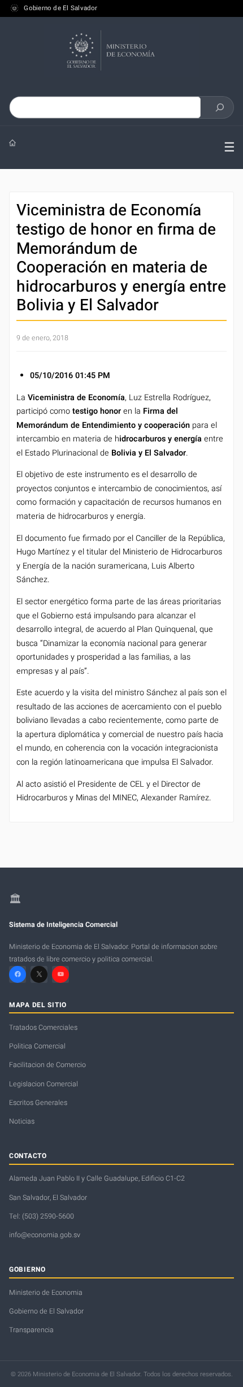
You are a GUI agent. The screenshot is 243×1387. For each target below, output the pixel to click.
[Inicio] (108, 143)
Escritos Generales (38, 1103)
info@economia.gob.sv (44, 1235)
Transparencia (31, 1330)
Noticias (21, 1121)
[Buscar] (219, 107)
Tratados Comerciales (43, 1027)
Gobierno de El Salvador (60, 8)
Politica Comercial (37, 1046)
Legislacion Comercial (43, 1084)
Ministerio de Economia (46, 1293)
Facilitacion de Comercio (47, 1065)
